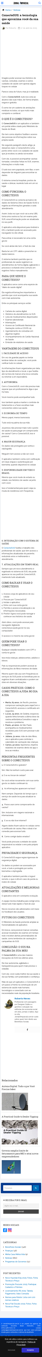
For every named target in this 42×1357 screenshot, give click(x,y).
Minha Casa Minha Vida (15, 1254)
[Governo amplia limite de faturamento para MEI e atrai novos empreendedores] (11, 1167)
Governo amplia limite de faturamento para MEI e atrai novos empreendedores (20, 1153)
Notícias (16, 10)
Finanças (9, 1251)
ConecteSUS (9, 548)
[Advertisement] (21, 55)
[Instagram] (10, 1230)
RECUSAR (11, 1350)
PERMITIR (30, 1350)
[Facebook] (27, 1030)
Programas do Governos (15, 1262)
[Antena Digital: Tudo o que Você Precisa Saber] (15, 1101)
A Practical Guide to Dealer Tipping (20, 1116)
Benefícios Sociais (13, 1247)
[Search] (36, 1188)
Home (8, 10)
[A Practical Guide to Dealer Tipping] (20, 1132)
